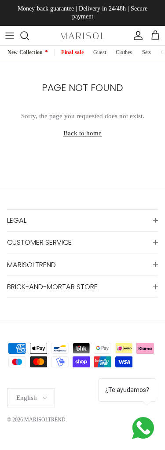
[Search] (29, 35)
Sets (146, 52)
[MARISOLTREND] (83, 35)
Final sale (72, 52)
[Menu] (9, 35)
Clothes (124, 52)
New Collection (25, 52)
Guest (99, 52)
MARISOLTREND (45, 420)
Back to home (82, 133)
